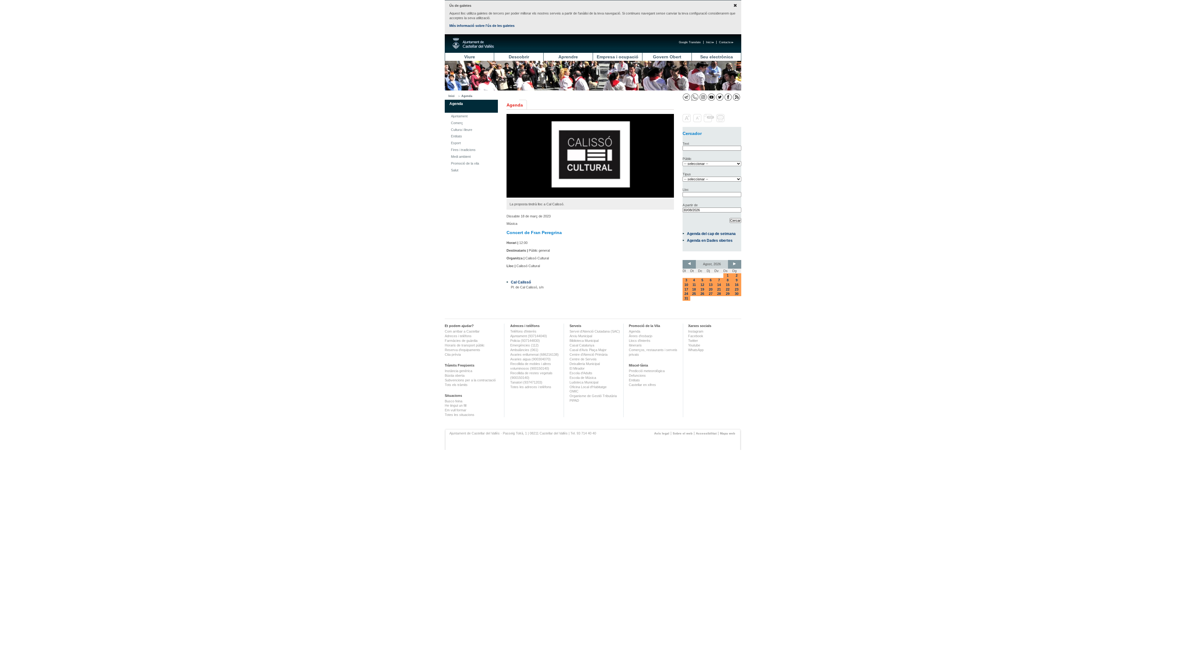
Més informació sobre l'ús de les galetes (482, 25)
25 (694, 294)
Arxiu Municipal (581, 336)
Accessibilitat (706, 433)
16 (736, 285)
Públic (687, 159)
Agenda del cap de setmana (711, 234)
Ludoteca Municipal (584, 382)
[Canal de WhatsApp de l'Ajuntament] (694, 97)
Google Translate (690, 42)
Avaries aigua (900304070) (530, 359)
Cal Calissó (521, 282)
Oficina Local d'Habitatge (588, 387)
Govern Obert (667, 56)
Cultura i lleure (461, 130)
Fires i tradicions (463, 150)
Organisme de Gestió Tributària (593, 396)
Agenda (466, 96)
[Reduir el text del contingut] (698, 121)
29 (728, 294)
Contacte (725, 42)
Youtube (694, 345)
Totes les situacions (459, 415)
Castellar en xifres (642, 385)
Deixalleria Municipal (585, 364)
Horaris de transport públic (465, 345)
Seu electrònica (716, 56)
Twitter (693, 340)
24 (686, 294)
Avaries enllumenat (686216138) (534, 354)
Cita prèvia (453, 354)
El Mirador (577, 368)
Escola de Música (583, 378)
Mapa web (727, 433)
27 (711, 294)
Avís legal (661, 433)
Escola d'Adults (581, 373)
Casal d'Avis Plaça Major (588, 350)
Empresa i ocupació (617, 56)
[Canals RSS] (736, 97)
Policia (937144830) (525, 340)
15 (728, 285)
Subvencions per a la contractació (470, 380)
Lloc (686, 189)
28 (719, 294)
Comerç (457, 123)
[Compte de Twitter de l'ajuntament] (719, 97)
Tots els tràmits (456, 385)
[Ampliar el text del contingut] (687, 121)
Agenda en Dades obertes (710, 240)
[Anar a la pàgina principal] (473, 43)
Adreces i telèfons (458, 336)
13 (711, 285)
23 (736, 289)
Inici (708, 42)
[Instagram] (703, 97)
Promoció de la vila (465, 163)
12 (702, 285)
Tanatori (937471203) (526, 382)
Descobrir (519, 56)
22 (728, 289)
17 (686, 289)
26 (702, 294)
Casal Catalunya (582, 345)
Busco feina (453, 401)
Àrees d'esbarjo (640, 336)
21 (719, 289)
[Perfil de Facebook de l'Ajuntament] (728, 97)
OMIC (574, 391)
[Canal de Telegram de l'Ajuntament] (686, 97)
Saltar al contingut (200, 36)
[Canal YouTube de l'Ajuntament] (711, 97)
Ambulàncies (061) (524, 350)
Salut (454, 170)
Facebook (695, 336)
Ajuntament (459, 116)
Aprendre (568, 56)
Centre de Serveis (583, 359)
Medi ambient (461, 156)
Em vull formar (455, 410)
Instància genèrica (458, 371)
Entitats (456, 136)
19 (702, 289)
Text (686, 143)
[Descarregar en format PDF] (709, 121)
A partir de (690, 205)
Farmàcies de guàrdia (461, 340)
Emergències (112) (524, 345)
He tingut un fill (455, 405)
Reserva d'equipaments (462, 350)
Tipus (687, 174)
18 (694, 289)
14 (719, 285)
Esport (456, 143)
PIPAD (574, 400)
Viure (469, 56)
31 (686, 298)
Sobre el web (682, 433)
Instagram (695, 331)
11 (694, 285)
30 (736, 294)
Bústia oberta (455, 375)
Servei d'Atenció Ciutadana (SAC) (595, 331)
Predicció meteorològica (647, 371)
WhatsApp (696, 350)
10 (686, 285)
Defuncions (637, 375)
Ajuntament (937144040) (528, 336)
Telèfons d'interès (523, 331)
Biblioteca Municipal (584, 340)
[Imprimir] (721, 121)
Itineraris (635, 345)
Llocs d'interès (639, 340)
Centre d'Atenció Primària (589, 354)
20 (711, 289)
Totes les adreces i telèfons (530, 387)
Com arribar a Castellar (462, 331)
